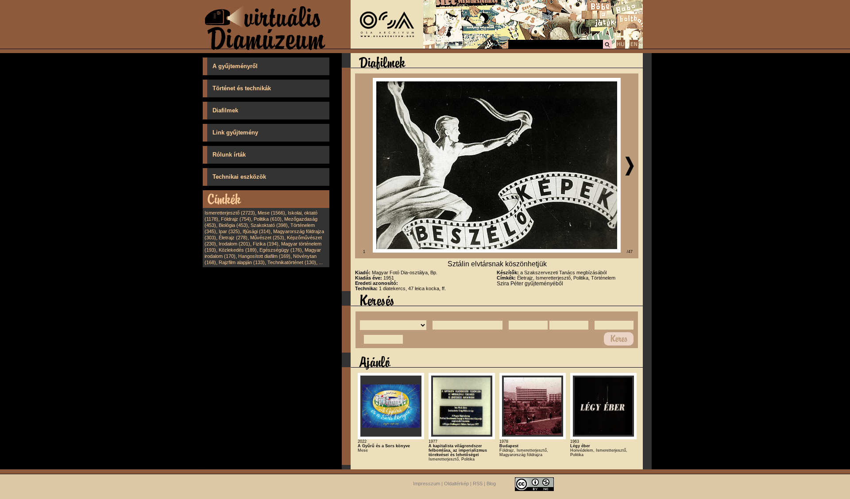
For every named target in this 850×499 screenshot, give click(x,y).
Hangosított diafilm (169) (264, 256)
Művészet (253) (267, 237)
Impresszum (426, 483)
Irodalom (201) (234, 243)
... (321, 262)
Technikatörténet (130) (291, 262)
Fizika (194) (265, 243)
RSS (478, 483)
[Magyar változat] (620, 47)
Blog (491, 483)
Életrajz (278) (233, 237)
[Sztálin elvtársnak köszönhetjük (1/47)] (497, 251)
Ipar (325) (229, 231)
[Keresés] (607, 47)
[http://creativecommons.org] (534, 483)
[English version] (634, 47)
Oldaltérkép (456, 483)
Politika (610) (268, 219)
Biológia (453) (233, 225)
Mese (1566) (271, 212)
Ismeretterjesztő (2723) (230, 212)
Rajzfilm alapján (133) (242, 262)
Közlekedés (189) (238, 250)
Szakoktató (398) (269, 225)
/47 (630, 252)
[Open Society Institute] (387, 47)
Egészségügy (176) (280, 250)
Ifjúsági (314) (256, 231)
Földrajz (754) (236, 219)
